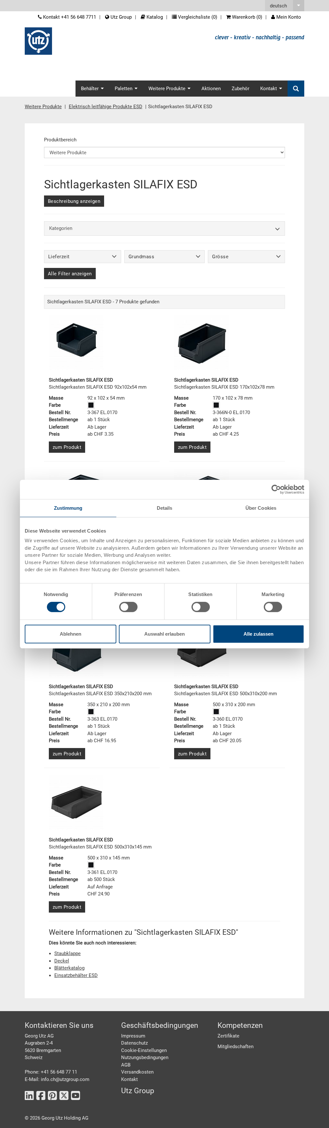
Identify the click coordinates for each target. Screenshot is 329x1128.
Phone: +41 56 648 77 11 (51, 1072)
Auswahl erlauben (164, 634)
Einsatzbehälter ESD (76, 975)
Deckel (61, 961)
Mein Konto (288, 17)
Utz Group (120, 17)
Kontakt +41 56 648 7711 (69, 17)
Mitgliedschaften (235, 1046)
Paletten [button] (123, 88)
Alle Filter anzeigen (70, 274)
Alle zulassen (258, 634)
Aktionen (211, 88)
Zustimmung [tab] (68, 507)
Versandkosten (137, 1072)
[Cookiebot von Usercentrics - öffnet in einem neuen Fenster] (276, 489)
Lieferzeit (59, 257)
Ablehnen (70, 634)
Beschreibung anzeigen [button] (74, 201)
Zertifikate (228, 1036)
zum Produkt (67, 447)
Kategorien (60, 228)
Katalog (154, 17)
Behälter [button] (90, 88)
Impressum (133, 1036)
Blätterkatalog (69, 968)
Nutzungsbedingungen (144, 1057)
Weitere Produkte (43, 106)
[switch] (128, 607)
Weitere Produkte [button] (166, 88)
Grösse (220, 257)
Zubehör (240, 88)
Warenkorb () (246, 17)
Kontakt (129, 1079)
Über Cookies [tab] (260, 507)
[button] (284, 5)
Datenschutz (134, 1043)
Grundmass (142, 257)
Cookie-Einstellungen (144, 1050)
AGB (125, 1065)
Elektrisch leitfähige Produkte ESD (105, 106)
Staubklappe (67, 953)
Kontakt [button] (268, 88)
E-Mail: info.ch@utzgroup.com (57, 1079)
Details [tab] (165, 507)
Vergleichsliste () (197, 17)
